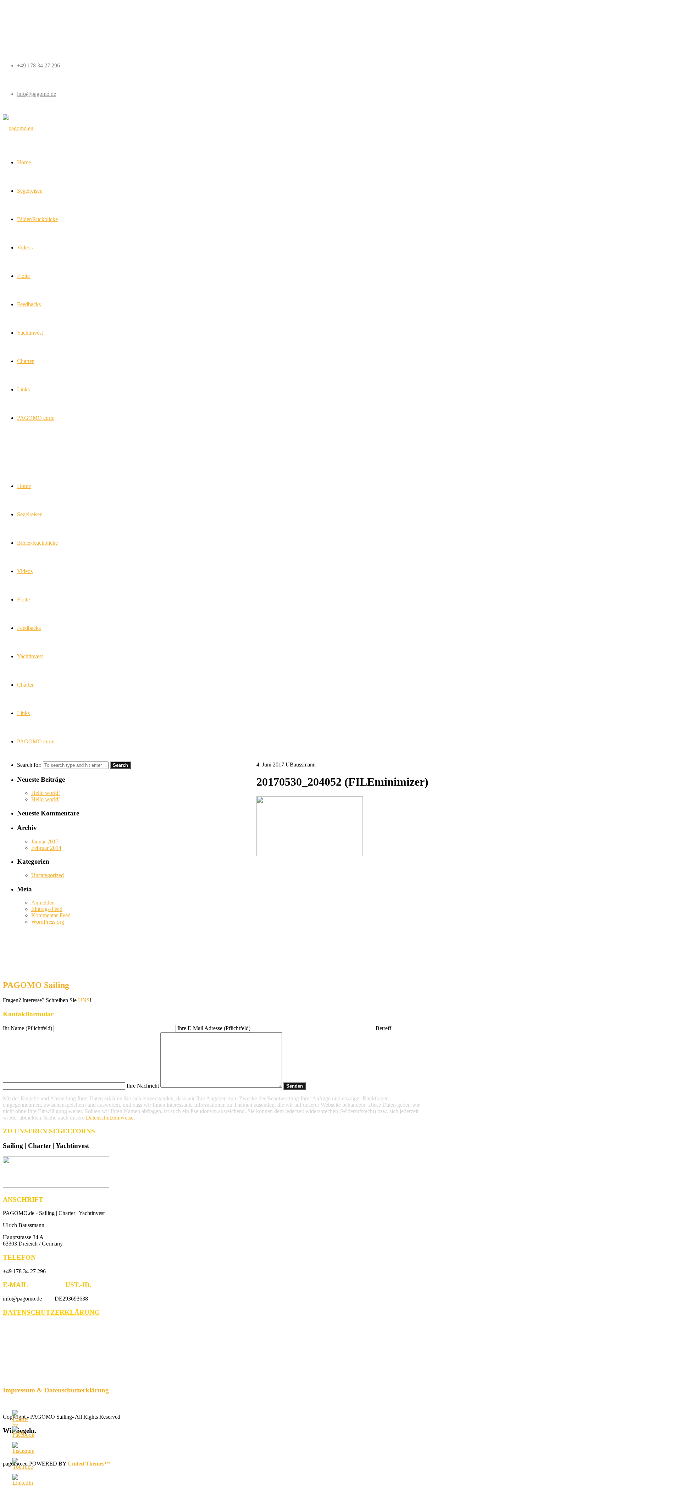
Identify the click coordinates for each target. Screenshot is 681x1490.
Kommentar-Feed (51, 915)
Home (24, 486)
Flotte (23, 599)
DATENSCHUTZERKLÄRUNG (51, 1312)
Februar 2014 (46, 848)
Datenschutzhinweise (109, 1118)
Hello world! (45, 793)
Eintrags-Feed (46, 909)
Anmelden (43, 903)
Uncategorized (47, 875)
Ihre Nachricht (143, 1086)
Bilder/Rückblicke (37, 543)
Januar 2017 (45, 842)
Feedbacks (29, 628)
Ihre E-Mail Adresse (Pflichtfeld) (214, 1028)
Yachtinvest (30, 656)
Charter (25, 685)
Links (23, 713)
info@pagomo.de (36, 94)
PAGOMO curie (35, 741)
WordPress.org (47, 922)
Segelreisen (30, 514)
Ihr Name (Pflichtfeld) (28, 1028)
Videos (25, 571)
